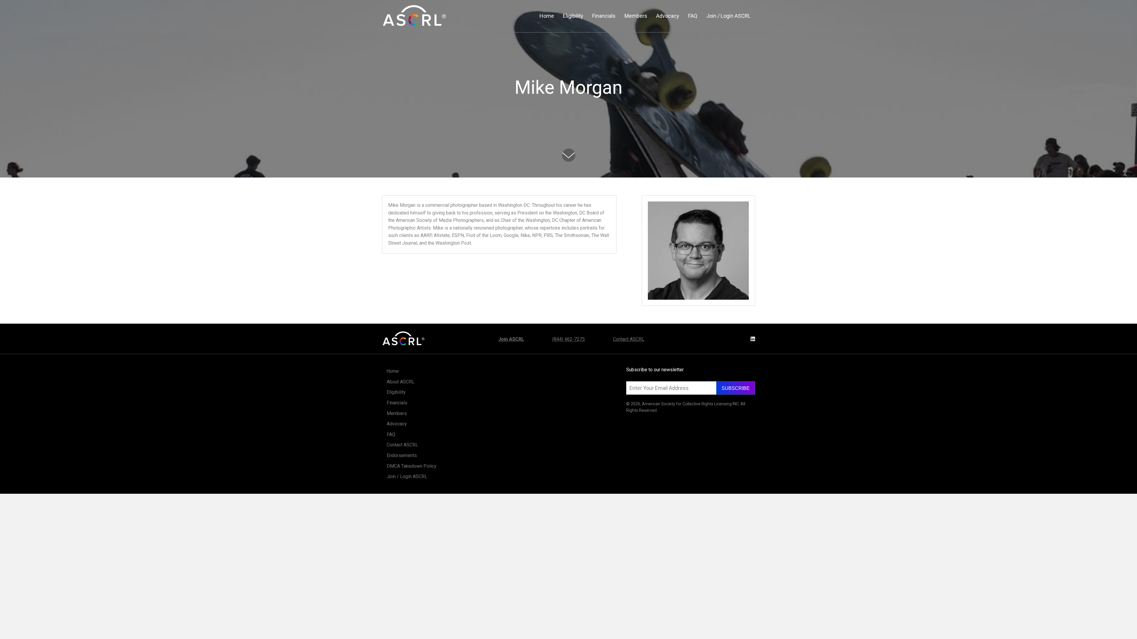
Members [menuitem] (397, 413)
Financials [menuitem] (397, 403)
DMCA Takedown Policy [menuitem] (411, 466)
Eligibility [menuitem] (396, 392)
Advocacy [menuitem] (397, 424)
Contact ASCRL (628, 339)
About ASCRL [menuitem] (401, 382)
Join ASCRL (511, 339)
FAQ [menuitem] (391, 434)
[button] (735, 388)
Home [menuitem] (392, 371)
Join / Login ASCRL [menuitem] (407, 476)
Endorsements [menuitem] (402, 455)
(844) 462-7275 (568, 339)
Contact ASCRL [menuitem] (402, 445)
